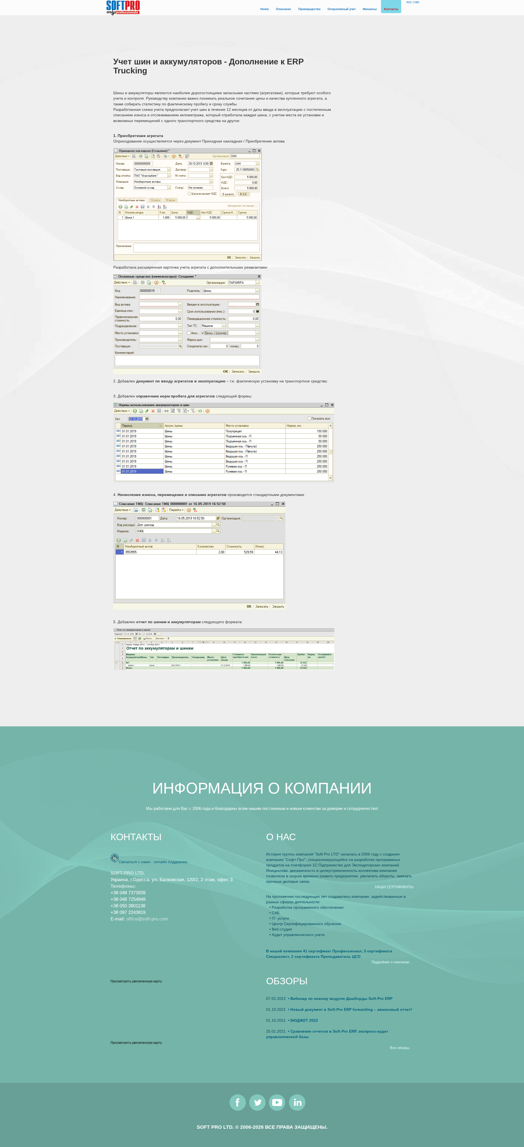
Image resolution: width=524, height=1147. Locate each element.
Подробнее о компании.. (391, 962)
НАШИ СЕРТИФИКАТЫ (394, 887)
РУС (409, 2)
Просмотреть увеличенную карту (136, 981)
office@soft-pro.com (147, 919)
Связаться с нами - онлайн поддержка (153, 862)
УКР (416, 2)
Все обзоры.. (400, 1048)
